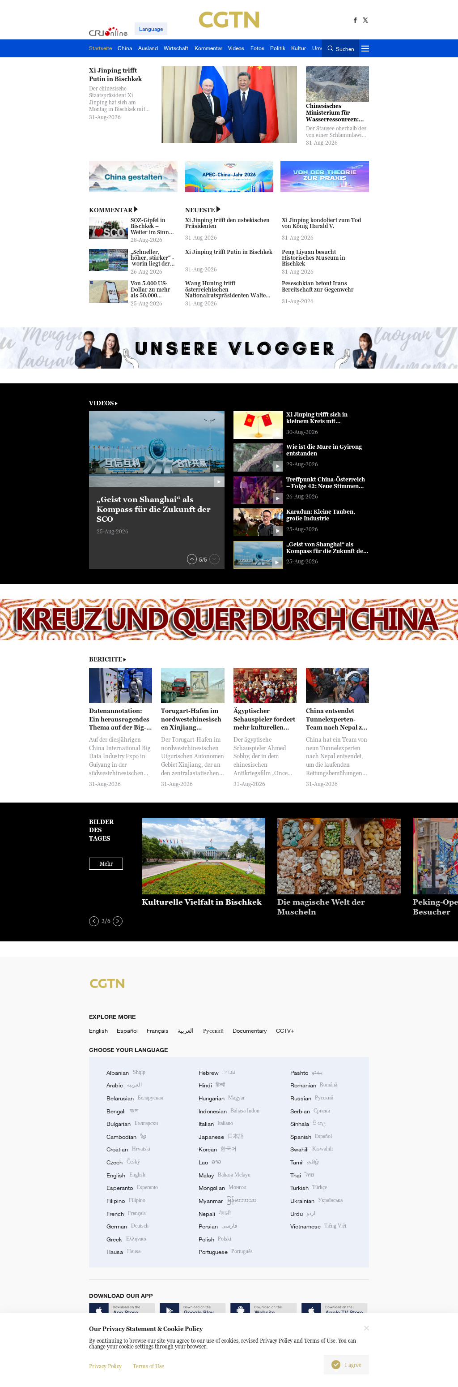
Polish (215, 1239)
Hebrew (217, 1072)
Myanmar (227, 1200)
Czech (123, 1162)
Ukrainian (316, 1200)
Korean (218, 1149)
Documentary (250, 1030)
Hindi (212, 1085)
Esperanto (131, 1187)
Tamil (304, 1162)
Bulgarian (131, 1123)
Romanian (313, 1085)
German (127, 1226)
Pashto (306, 1072)
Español (127, 1030)
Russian (311, 1098)
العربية (186, 1030)
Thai (302, 1175)
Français (158, 1030)
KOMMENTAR (110, 210)
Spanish (311, 1136)
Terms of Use (148, 1366)
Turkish (308, 1187)
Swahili (311, 1149)
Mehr (106, 863)
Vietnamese (318, 1226)
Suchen (345, 48)
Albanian (125, 1072)
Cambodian (126, 1136)
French (125, 1213)
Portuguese (226, 1251)
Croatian (128, 1149)
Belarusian (134, 1098)
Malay (224, 1175)
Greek (126, 1239)
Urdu (302, 1213)
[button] (192, 559)
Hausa (123, 1251)
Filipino (125, 1200)
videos (101, 403)
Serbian (310, 1111)
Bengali (122, 1111)
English (98, 1030)
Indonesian (229, 1111)
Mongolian (222, 1187)
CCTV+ (285, 1030)
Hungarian (222, 1098)
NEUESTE (200, 210)
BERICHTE (105, 659)
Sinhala (308, 1123)
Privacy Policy (105, 1366)
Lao (210, 1162)
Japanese (221, 1136)
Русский (213, 1030)
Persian (218, 1226)
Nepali (215, 1213)
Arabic (123, 1085)
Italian (216, 1123)
